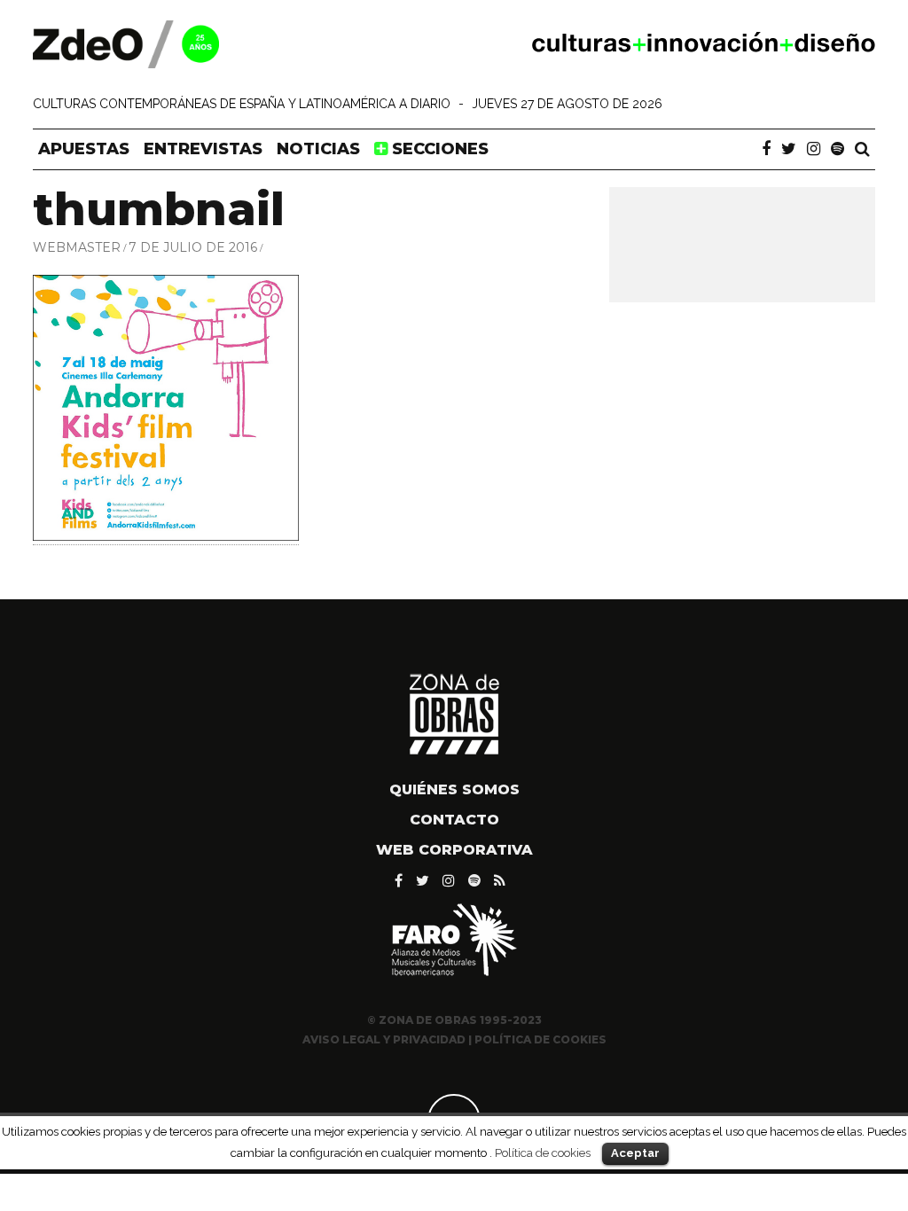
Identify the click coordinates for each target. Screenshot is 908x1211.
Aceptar (635, 1153)
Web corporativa (454, 849)
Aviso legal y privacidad (384, 1039)
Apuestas (83, 149)
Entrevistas (203, 149)
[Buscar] (862, 148)
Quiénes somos (454, 789)
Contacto (454, 819)
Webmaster (77, 247)
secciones (438, 149)
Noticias (318, 149)
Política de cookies (543, 1152)
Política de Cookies (540, 1039)
